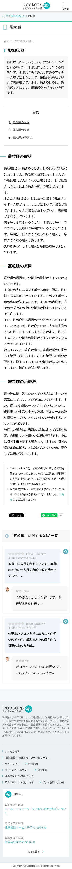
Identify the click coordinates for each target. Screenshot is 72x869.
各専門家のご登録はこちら (19, 776)
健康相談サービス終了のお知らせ (26, 827)
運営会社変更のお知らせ (20, 842)
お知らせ (18, 794)
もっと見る (34, 851)
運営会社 (42, 770)
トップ (4, 16)
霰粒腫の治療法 (22, 137)
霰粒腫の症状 (21, 122)
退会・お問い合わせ (53, 782)
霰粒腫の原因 (21, 129)
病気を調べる (18, 16)
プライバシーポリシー (17, 770)
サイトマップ (12, 763)
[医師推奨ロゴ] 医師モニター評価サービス (27, 757)
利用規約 (33, 763)
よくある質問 (12, 751)
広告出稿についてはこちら (19, 782)
